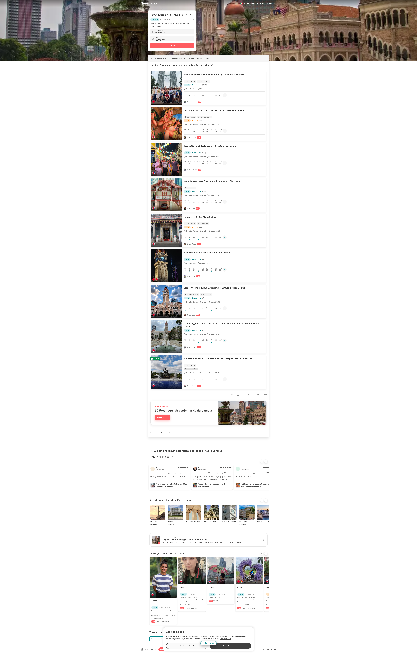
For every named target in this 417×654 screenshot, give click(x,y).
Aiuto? (162, 649)
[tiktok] (271, 649)
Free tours (153, 433)
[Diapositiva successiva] (266, 461)
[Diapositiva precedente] (261, 461)
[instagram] (267, 649)
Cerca (172, 45)
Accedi (262, 3)
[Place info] (193, 20)
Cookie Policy (226, 639)
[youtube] (274, 649)
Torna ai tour (210, 643)
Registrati (272, 3)
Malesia (163, 433)
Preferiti (252, 3)
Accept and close (230, 646)
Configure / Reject (187, 646)
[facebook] (264, 649)
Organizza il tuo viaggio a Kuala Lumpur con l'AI (187, 539)
